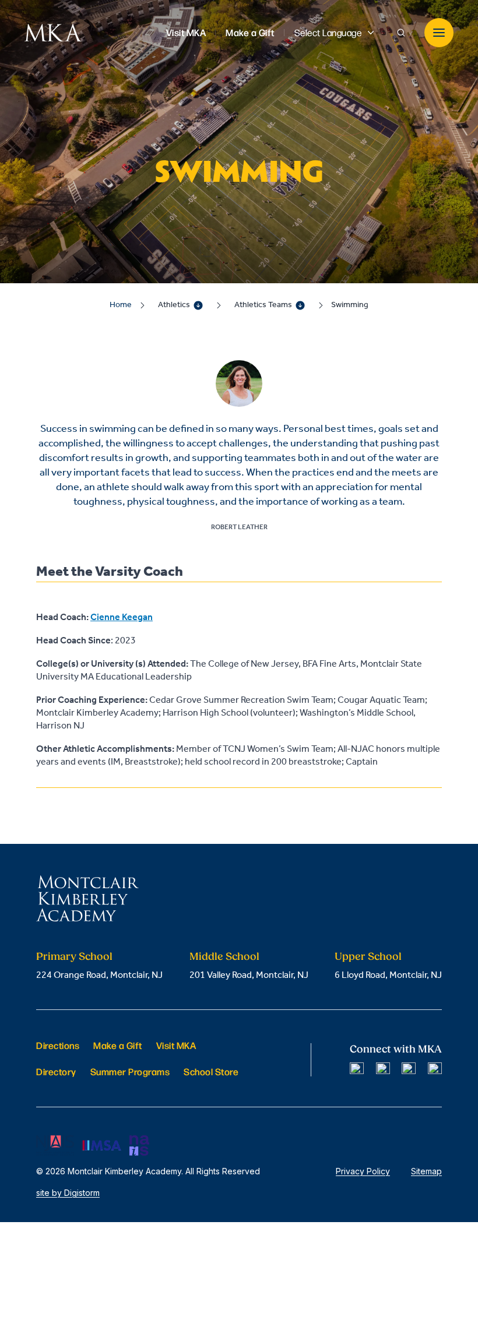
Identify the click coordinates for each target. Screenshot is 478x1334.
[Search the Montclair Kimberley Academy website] (401, 32)
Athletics (174, 305)
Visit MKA (176, 1045)
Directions (57, 1045)
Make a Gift (117, 1045)
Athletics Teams (263, 305)
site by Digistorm (68, 1193)
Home (121, 305)
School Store (211, 1071)
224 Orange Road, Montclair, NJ (99, 975)
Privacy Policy (363, 1171)
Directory (56, 1071)
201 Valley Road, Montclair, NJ (248, 975)
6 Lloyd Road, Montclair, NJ (388, 975)
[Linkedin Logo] (409, 1069)
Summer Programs (130, 1071)
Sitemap (426, 1171)
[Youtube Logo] (435, 1069)
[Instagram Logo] (383, 1069)
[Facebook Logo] (357, 1069)
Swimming (349, 305)
